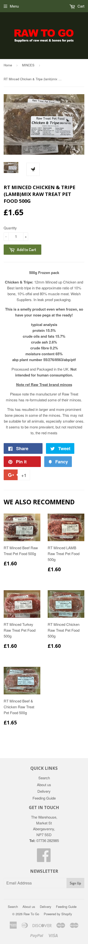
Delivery (44, 791)
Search (44, 777)
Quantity (10, 227)
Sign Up (75, 883)
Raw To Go (31, 914)
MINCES (28, 65)
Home (8, 65)
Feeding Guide (44, 798)
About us (44, 784)
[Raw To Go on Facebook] (44, 859)
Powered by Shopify (58, 914)
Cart (80, 6)
